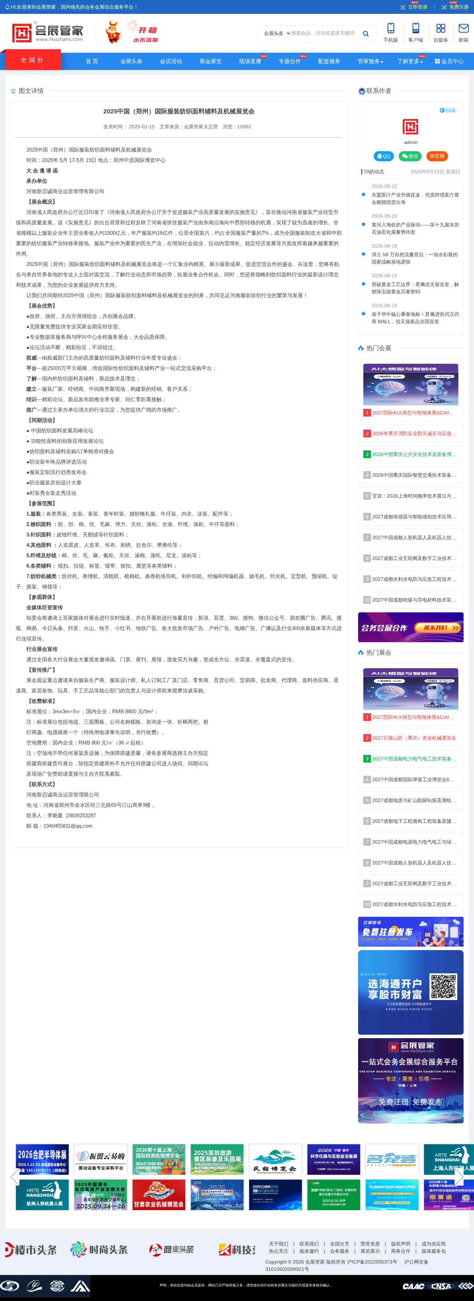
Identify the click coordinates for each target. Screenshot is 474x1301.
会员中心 (452, 61)
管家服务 (369, 61)
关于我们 (278, 1244)
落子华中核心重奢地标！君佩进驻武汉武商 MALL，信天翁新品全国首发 (415, 317)
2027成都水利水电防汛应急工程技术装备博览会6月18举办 (412, 579)
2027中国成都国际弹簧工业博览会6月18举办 (412, 779)
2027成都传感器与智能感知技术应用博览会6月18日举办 (412, 516)
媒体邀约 (309, 1251)
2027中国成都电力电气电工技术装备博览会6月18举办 (412, 758)
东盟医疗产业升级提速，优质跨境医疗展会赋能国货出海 (415, 198)
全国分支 (339, 1244)
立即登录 (418, 7)
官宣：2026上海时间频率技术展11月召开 (412, 496)
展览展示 (370, 1251)
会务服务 (339, 1251)
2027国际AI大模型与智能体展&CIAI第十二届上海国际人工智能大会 (412, 412)
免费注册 (459, 7)
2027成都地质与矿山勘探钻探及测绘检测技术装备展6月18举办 (412, 800)
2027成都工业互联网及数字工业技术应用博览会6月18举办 (412, 558)
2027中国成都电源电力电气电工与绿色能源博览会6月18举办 (412, 842)
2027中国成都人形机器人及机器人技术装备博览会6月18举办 (412, 537)
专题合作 (290, 61)
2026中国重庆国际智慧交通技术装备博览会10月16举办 (412, 475)
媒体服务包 (434, 1251)
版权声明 (400, 1244)
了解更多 (408, 61)
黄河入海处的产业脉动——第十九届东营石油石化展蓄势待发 (415, 228)
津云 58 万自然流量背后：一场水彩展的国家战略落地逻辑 (415, 258)
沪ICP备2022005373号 (372, 1262)
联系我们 (309, 1244)
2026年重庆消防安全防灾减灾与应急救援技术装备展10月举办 (412, 433)
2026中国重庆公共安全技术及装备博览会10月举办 (412, 454)
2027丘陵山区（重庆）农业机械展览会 (411, 738)
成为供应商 (434, 1244)
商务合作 (400, 1251)
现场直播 (250, 61)
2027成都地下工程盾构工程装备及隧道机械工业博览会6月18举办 (412, 821)
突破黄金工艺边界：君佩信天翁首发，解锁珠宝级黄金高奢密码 (415, 288)
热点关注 (278, 1251)
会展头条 (131, 61)
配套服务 (329, 61)
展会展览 (211, 61)
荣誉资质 (370, 1244)
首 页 (92, 61)
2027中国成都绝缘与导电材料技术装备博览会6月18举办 (411, 600)
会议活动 (171, 61)
